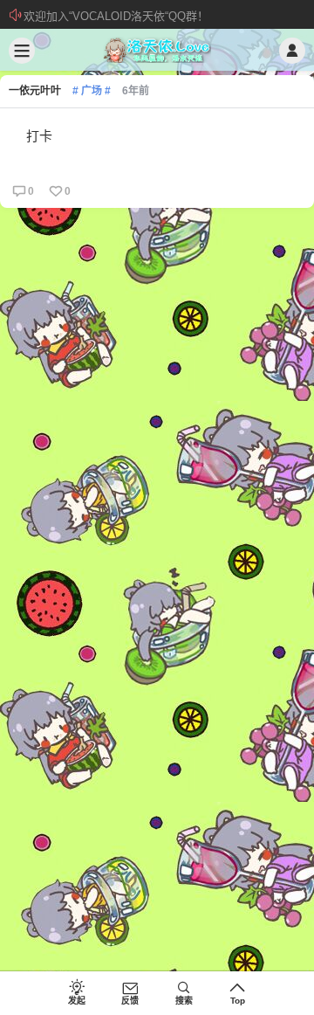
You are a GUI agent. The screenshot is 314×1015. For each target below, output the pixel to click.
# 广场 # (91, 91)
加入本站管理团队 (69, 16)
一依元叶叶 (35, 91)
